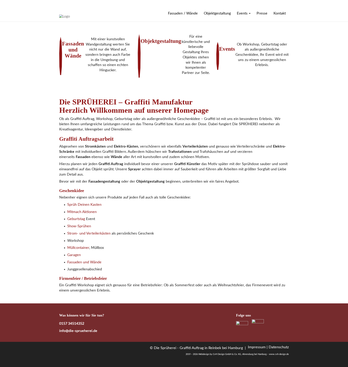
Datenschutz (279, 347)
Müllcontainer (78, 248)
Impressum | (258, 347)
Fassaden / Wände (183, 13)
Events (243, 13)
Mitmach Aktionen (82, 212)
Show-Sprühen (79, 226)
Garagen (74, 255)
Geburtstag (76, 219)
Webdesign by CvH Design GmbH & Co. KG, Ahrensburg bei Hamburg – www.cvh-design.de (243, 354)
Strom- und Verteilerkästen (89, 233)
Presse (262, 13)
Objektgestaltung (217, 13)
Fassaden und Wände (84, 262)
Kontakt (279, 13)
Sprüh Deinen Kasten (84, 205)
